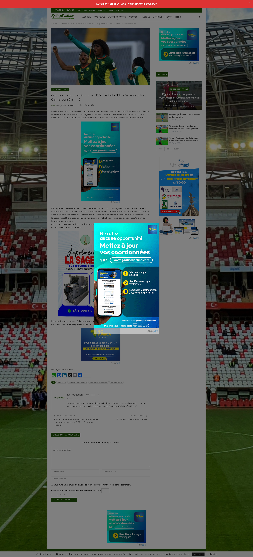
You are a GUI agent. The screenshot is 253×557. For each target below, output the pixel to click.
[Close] (157, 220)
